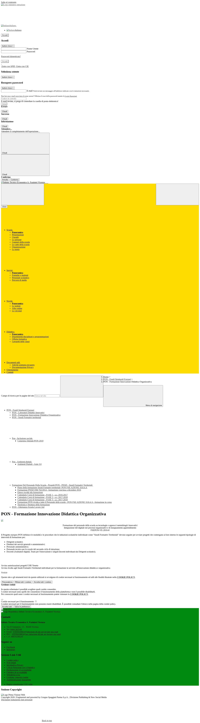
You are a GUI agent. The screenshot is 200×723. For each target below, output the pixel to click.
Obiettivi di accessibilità (17, 672)
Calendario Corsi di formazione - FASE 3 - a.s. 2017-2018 (42, 500)
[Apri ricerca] (177, 194)
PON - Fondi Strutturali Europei (117, 379)
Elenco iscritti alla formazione (30, 492)
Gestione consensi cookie (17, 677)
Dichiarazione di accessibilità (19, 670)
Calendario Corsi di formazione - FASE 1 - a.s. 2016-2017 (42, 495)
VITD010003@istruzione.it (35, 632)
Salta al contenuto (8, 2)
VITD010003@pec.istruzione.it (36, 634)
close (4, 207)
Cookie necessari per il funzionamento (17, 601)
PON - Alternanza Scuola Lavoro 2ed (28, 507)
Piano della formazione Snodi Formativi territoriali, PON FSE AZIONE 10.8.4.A (52, 487)
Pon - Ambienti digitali (22, 462)
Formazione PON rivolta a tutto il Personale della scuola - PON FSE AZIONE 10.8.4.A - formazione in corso (64, 502)
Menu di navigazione (153, 405)
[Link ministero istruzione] (13, 5)
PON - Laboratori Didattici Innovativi (28, 412)
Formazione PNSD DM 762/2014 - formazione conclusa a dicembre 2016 (49, 490)
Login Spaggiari (71, 96)
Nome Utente (32, 49)
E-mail (30, 91)
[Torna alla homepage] (100, 182)
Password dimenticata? (11, 56)
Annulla (5, 180)
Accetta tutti (42, 582)
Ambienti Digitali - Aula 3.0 (29, 464)
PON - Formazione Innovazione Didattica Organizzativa (36, 415)
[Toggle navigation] (22, 194)
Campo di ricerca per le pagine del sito (17, 396)
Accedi (5, 35)
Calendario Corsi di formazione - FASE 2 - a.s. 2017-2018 (42, 497)
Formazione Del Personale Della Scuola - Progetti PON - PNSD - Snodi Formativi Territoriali (52, 485)
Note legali (11, 662)
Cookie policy (13, 660)
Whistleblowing (13, 675)
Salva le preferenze (22, 607)
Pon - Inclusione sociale (22, 438)
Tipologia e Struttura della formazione (33, 505)
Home (106, 377)
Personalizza (7, 582)
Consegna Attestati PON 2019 (30, 441)
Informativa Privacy (15, 665)
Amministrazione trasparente (19, 680)
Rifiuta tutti (23, 582)
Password (31, 51)
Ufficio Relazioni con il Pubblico (21, 667)
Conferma (14, 180)
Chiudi (4, 111)
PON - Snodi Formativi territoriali (26, 417)
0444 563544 (16, 629)
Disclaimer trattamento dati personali (16, 700)
